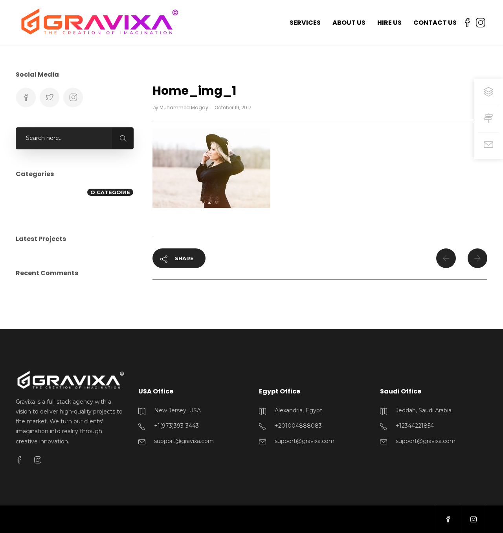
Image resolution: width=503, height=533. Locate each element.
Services (305, 22)
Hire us (389, 22)
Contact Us (435, 22)
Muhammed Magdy (184, 107)
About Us (348, 22)
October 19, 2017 (233, 107)
